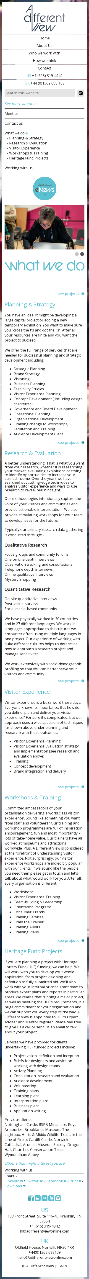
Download (13, 1186)
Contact (44, 68)
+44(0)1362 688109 (45, 1252)
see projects (68, 293)
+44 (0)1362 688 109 (45, 83)
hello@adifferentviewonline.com (44, 1257)
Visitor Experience (24, 148)
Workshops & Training (28, 153)
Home (44, 38)
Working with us (19, 167)
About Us (44, 45)
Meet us (11, 113)
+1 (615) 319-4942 (44, 75)
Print (74, 1181)
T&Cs (62, 1266)
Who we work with (44, 53)
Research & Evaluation (28, 143)
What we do (15, 133)
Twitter (32, 1181)
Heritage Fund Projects (28, 158)
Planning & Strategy (26, 138)
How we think (44, 60)
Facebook (55, 1181)
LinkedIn (12, 1181)
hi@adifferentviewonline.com (44, 1231)
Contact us (14, 123)
